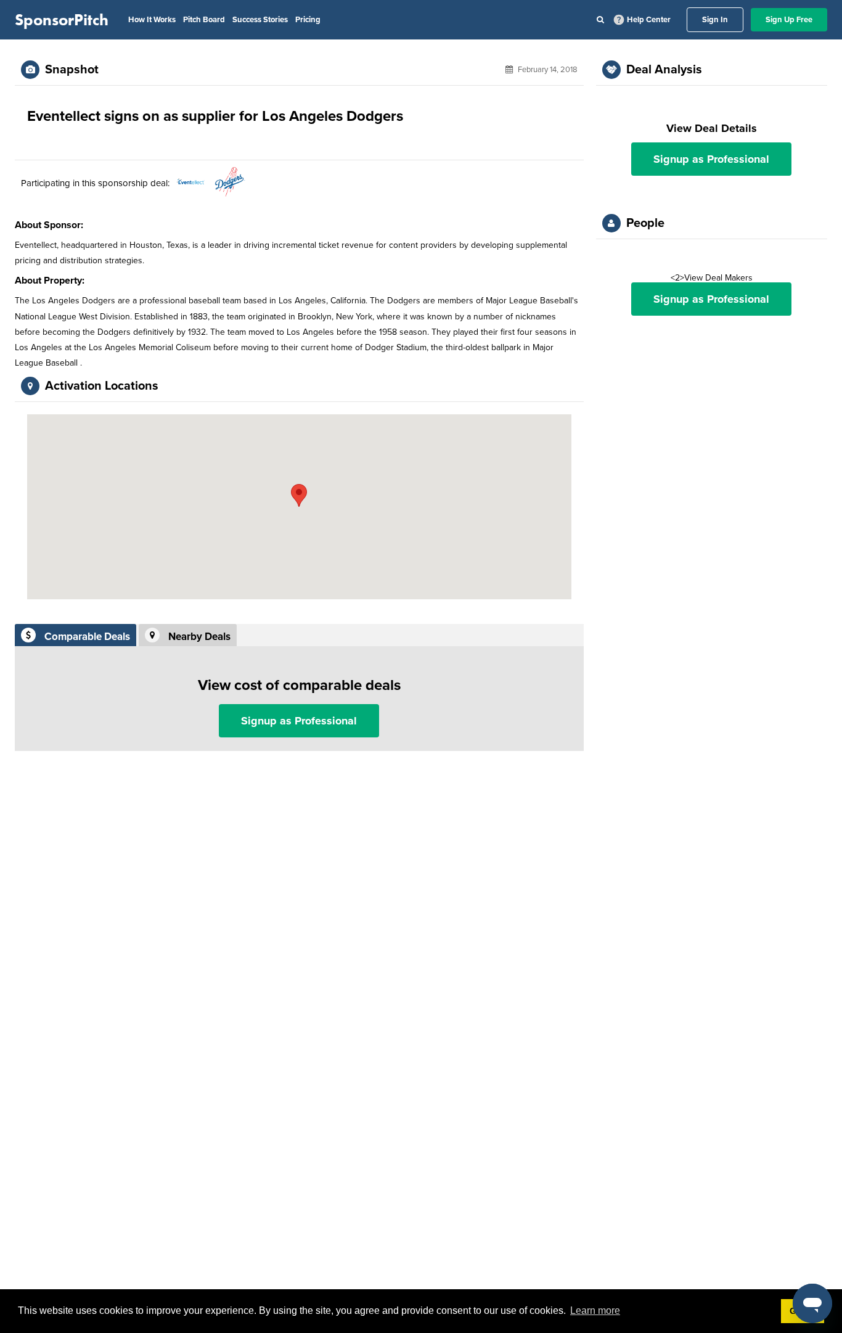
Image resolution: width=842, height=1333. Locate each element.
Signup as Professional (299, 721)
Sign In (715, 20)
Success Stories (260, 20)
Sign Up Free (789, 20)
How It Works (152, 20)
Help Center (649, 20)
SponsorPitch (61, 20)
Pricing (308, 20)
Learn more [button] (595, 1310)
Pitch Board (204, 20)
